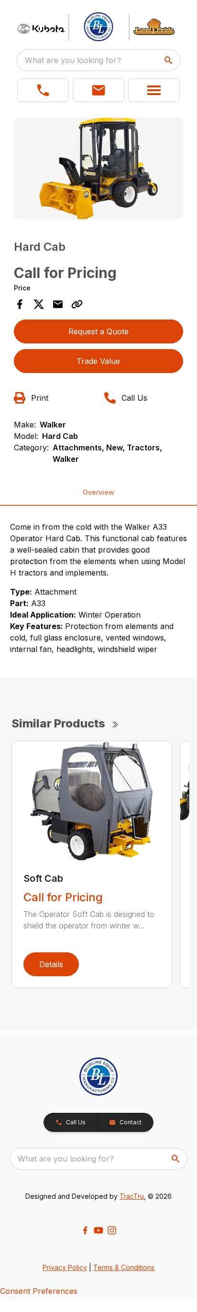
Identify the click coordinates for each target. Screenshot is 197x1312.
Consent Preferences (38, 1291)
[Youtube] (98, 1230)
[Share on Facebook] (19, 304)
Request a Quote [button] (98, 331)
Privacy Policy (65, 1267)
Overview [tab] (98, 492)
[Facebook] (85, 1230)
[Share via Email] (58, 304)
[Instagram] (112, 1230)
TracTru (132, 1196)
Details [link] (51, 964)
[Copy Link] (77, 304)
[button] (43, 90)
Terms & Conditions (123, 1267)
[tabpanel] (99, 169)
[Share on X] (38, 304)
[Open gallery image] (99, 168)
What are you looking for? (73, 60)
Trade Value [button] (98, 361)
